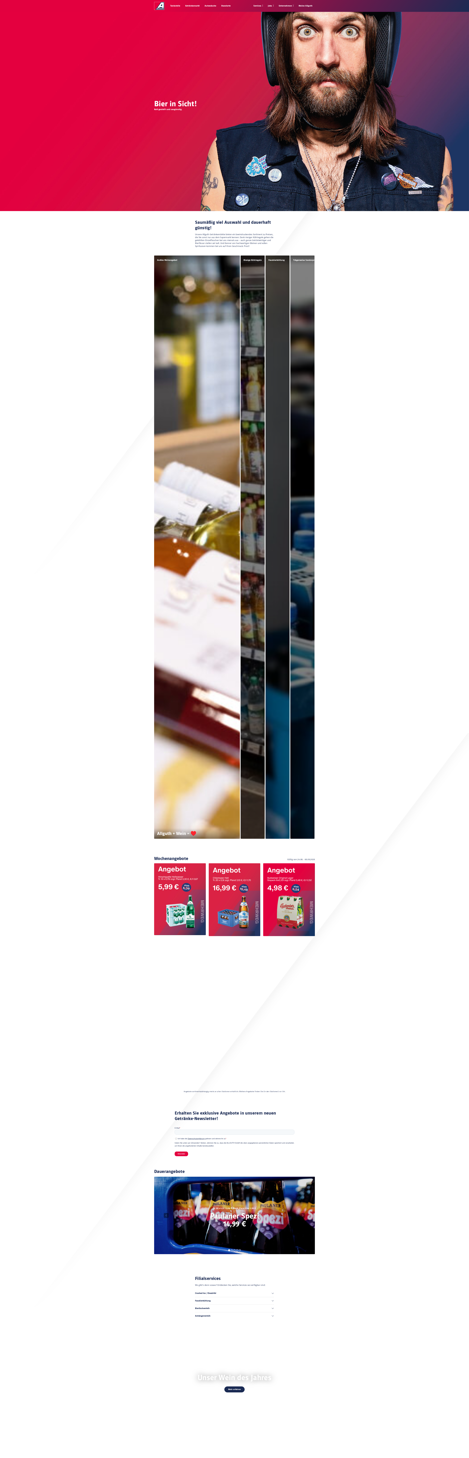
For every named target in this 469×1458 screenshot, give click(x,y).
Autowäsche (210, 6)
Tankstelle (175, 6)
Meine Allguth (305, 6)
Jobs (270, 6)
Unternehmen (286, 6)
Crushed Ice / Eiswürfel (205, 1293)
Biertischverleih (202, 1308)
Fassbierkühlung (203, 1300)
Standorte (226, 6)
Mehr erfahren (234, 1389)
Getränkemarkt (192, 6)
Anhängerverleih (202, 1316)
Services (257, 6)
